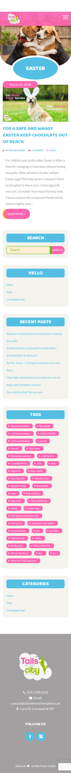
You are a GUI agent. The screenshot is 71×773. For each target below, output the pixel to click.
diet (39, 463)
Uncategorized (15, 299)
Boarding (44, 425)
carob (43, 440)
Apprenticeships (20, 425)
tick (40, 553)
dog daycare (17, 478)
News (53, 150)
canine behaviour (20, 433)
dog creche (36, 470)
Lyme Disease (18, 530)
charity (15, 448)
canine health (47, 433)
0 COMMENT (38, 150)
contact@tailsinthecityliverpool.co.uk (35, 703)
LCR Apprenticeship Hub (25, 515)
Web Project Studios (45, 766)
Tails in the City (41, 545)
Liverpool (16, 523)
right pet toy (17, 538)
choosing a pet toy (21, 455)
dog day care (41, 478)
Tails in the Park (19, 553)
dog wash (16, 500)
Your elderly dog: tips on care (24, 392)
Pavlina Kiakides (17, 150)
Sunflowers (17, 545)
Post (9, 292)
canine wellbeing (20, 440)
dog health (42, 485)
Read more (15, 214)
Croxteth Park (19, 463)
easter (14, 508)
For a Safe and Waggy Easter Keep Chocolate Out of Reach (35, 135)
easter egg (33, 508)
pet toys (54, 530)
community (47, 455)
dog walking (33, 493)
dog (53, 463)
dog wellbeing (39, 500)
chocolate (34, 448)
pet (38, 530)
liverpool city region (42, 523)
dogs (13, 493)
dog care (15, 470)
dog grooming (18, 485)
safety (38, 538)
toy (54, 553)
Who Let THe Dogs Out (24, 560)
